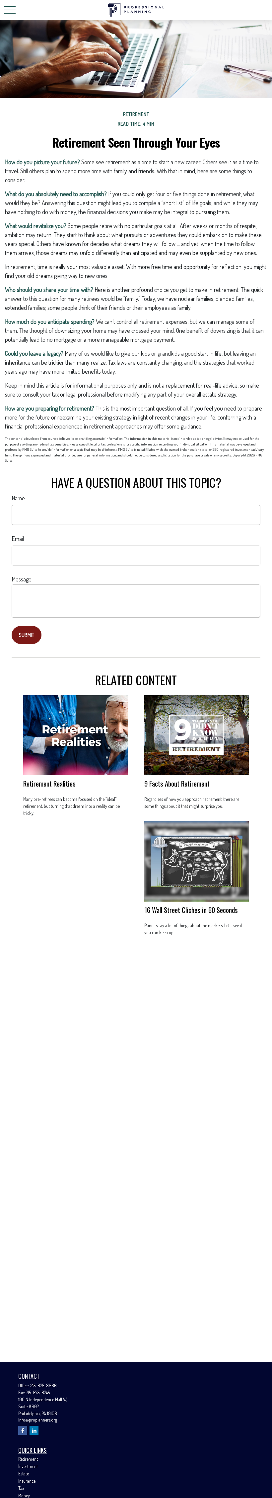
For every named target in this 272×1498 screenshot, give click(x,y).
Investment (28, 1466)
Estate (23, 1473)
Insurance (26, 1481)
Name (18, 498)
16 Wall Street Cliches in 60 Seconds (191, 910)
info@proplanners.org (37, 1420)
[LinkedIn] (34, 1430)
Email (18, 538)
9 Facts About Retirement (177, 783)
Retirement (28, 1459)
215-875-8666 (44, 1385)
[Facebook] (22, 1430)
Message (22, 579)
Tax (21, 1488)
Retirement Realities (49, 783)
